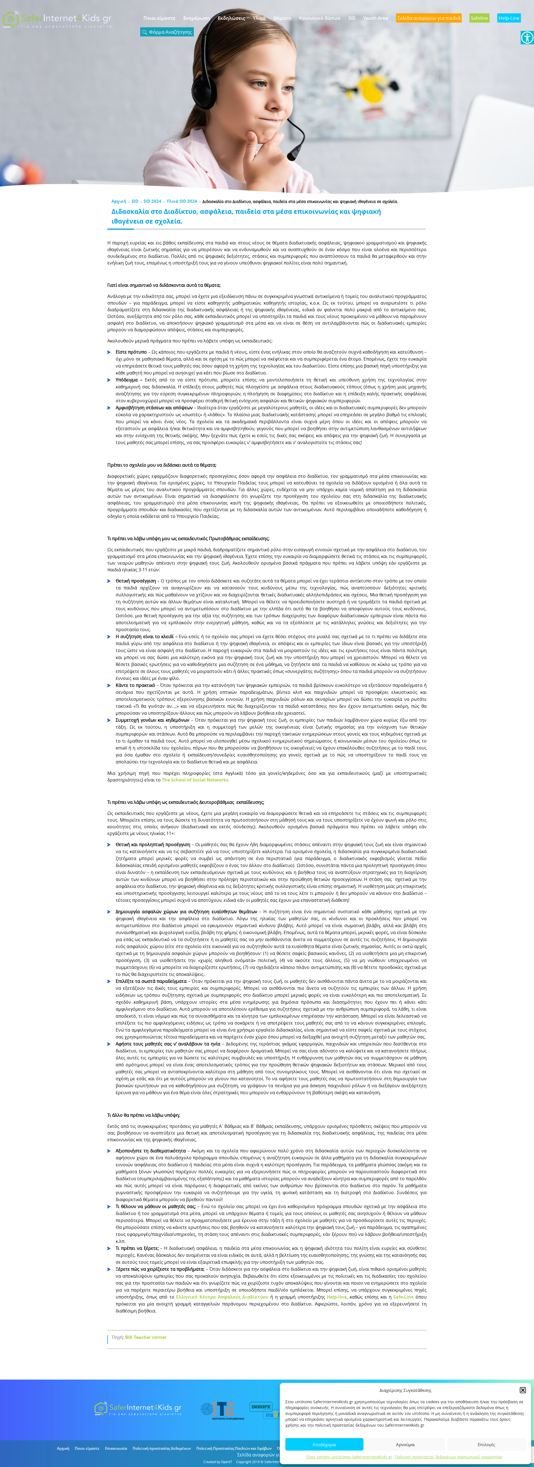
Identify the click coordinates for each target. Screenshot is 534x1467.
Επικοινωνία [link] (116, 1448)
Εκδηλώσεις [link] (231, 18)
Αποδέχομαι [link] (324, 1444)
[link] (527, 37)
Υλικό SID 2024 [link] (182, 201)
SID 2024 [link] (152, 201)
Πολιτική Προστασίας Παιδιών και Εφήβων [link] (233, 1448)
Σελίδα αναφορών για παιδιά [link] (267, 1455)
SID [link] (351, 18)
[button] (523, 1390)
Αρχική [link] (119, 201)
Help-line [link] (337, 1297)
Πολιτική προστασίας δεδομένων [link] (162, 1448)
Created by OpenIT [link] (217, 1461)
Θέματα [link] (282, 18)
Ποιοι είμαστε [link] (159, 18)
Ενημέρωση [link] (196, 18)
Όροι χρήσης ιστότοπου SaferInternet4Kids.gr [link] (349, 1456)
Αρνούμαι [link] (405, 1444)
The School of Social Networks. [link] (196, 780)
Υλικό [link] (259, 18)
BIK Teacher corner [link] (146, 1337)
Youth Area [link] (375, 18)
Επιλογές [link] (486, 1444)
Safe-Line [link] (403, 1297)
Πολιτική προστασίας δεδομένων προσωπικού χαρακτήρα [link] (448, 1456)
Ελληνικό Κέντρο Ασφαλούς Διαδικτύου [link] (222, 1297)
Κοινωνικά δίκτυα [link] (319, 18)
